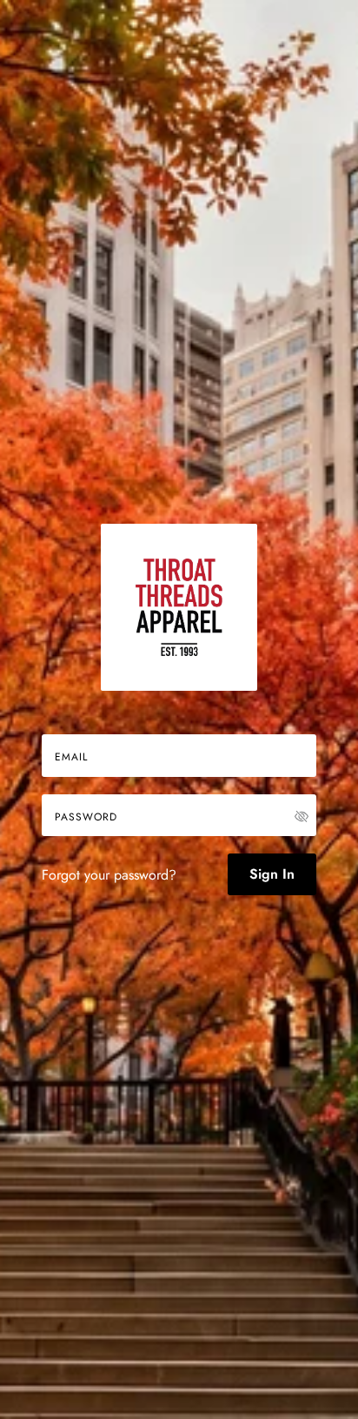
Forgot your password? (109, 875)
